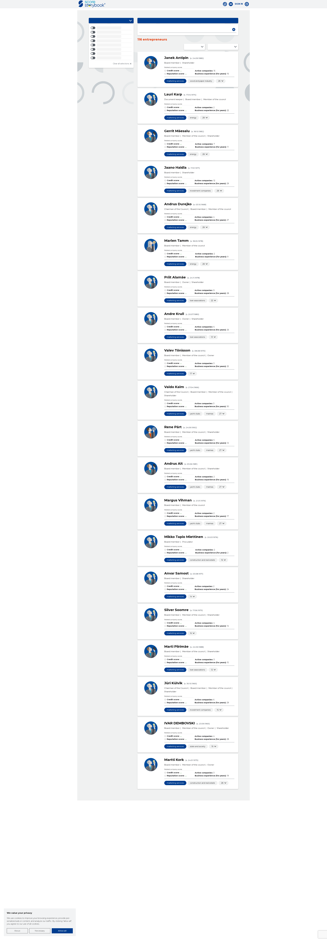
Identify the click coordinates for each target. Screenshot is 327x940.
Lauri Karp (173, 94)
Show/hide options (130, 20)
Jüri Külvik (173, 683)
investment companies (200, 191)
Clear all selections (121, 63)
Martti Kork (174, 760)
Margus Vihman (178, 500)
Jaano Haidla (175, 167)
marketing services (175, 81)
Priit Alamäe (175, 277)
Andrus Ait (173, 464)
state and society (197, 746)
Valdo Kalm (174, 387)
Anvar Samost (176, 573)
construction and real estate (202, 560)
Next (233, 29)
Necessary (40, 931)
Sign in (239, 4)
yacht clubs (195, 414)
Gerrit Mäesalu (177, 131)
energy (193, 118)
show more (219, 81)
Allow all (62, 931)
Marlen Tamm (176, 241)
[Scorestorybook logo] (92, 4)
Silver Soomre (176, 610)
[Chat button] (225, 4)
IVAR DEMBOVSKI (179, 723)
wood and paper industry (201, 81)
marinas (209, 414)
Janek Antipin (176, 58)
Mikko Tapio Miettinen (183, 537)
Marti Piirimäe (176, 646)
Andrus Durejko (178, 204)
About (17, 931)
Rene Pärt (173, 427)
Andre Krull (174, 314)
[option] (111, 28)
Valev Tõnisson (177, 350)
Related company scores (173, 67)
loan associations (197, 300)
